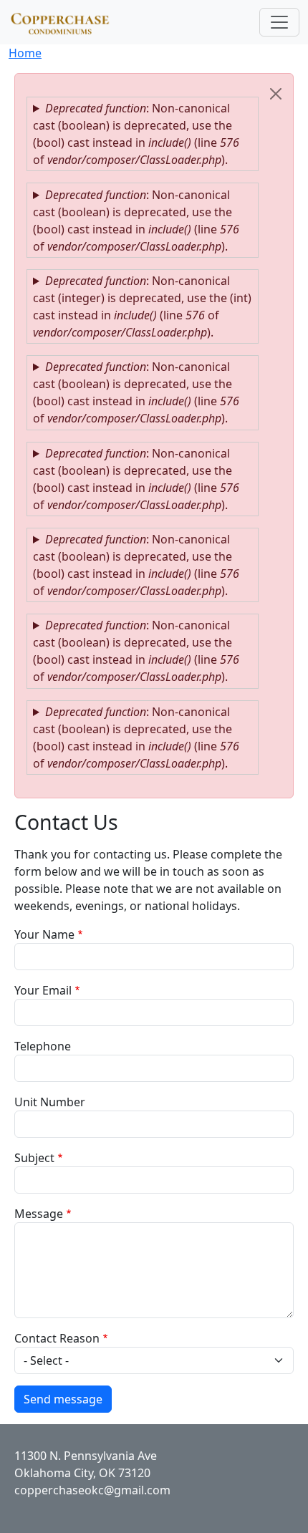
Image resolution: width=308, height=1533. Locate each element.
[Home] (67, 22)
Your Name (44, 934)
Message (38, 1214)
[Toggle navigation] (279, 22)
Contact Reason (57, 1338)
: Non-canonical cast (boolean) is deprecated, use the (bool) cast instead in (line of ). (136, 134)
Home (25, 53)
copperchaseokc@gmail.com (92, 1490)
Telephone (42, 1046)
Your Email (43, 990)
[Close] (276, 94)
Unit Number (49, 1102)
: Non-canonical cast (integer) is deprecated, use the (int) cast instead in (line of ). (142, 306)
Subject (34, 1158)
